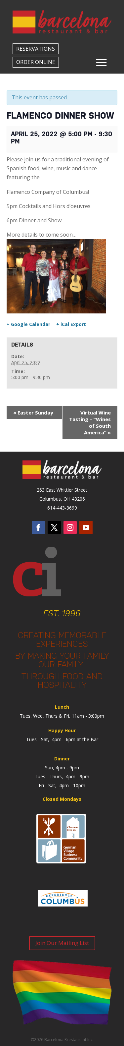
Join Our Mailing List (62, 943)
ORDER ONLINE (35, 62)
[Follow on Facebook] (38, 527)
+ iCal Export (71, 324)
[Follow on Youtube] (86, 527)
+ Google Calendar (28, 324)
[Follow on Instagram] (70, 527)
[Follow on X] (54, 527)
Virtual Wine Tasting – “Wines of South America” (90, 422)
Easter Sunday (33, 412)
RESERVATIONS (35, 48)
